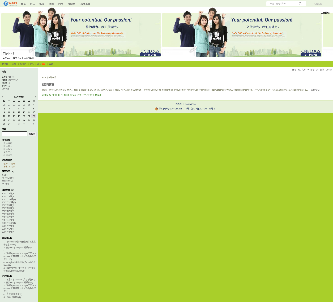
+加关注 (5, 89)
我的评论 (7, 146)
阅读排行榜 (7, 238)
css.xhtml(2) (7, 180)
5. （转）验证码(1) (12, 297)
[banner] (9, 3)
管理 (51, 63)
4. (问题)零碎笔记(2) (12, 294)
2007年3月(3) (8, 213)
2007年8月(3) (8, 208)
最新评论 (7, 152)
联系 (32, 63)
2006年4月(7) (8, 231)
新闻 (42, 4)
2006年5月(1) (8, 228)
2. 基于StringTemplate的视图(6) (18, 282)
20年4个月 (13, 79)
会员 (23, 4)
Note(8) (5, 183)
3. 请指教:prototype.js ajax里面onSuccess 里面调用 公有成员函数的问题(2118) (19, 256)
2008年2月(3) (8, 196)
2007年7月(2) (8, 211)
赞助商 (71, 4)
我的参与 (7, 149)
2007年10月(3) (9, 202)
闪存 (60, 4)
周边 (32, 4)
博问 (51, 4)
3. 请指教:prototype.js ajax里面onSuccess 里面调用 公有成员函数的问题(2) (19, 288)
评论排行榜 (7, 276)
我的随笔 (7, 143)
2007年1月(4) (8, 219)
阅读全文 (315, 89)
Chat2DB (84, 4)
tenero (11, 76)
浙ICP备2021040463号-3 (203, 108)
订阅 (39, 63)
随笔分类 (6, 171)
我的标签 (7, 155)
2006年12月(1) (9, 222)
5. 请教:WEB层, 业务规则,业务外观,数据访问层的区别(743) (19, 269)
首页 (14, 63)
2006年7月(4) (8, 225)
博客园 (5, 63)
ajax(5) (5, 174)
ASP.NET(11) (8, 177)
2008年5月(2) (8, 193)
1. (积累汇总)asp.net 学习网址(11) (19, 279)
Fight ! (8, 54)
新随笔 (23, 63)
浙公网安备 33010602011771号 (174, 108)
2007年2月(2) (8, 216)
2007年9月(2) (8, 205)
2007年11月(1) (9, 199)
